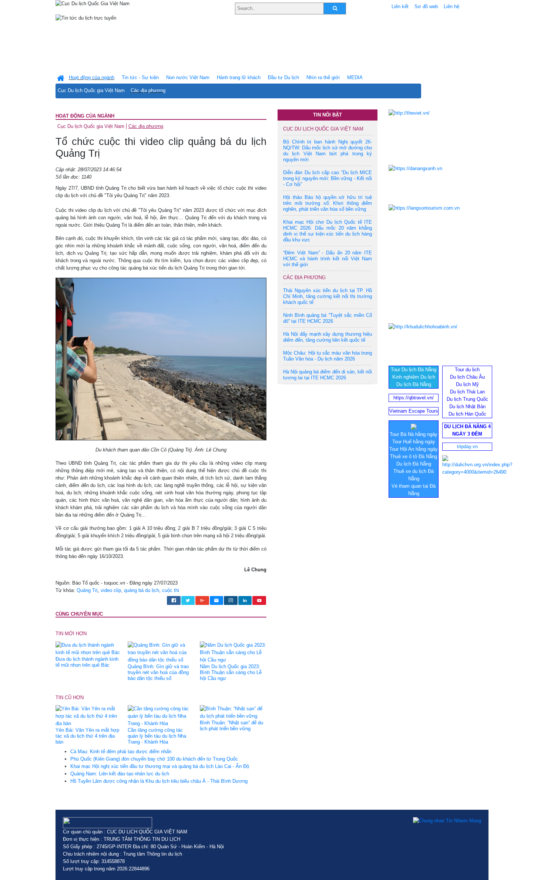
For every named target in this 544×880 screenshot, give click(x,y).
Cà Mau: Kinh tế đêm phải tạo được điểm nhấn (120, 751)
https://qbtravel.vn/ (413, 397)
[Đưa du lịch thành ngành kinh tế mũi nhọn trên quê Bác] (89, 648)
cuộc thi (170, 590)
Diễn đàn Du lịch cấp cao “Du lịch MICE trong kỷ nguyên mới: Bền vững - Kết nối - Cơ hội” (327, 178)
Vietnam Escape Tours (413, 411)
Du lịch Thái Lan (467, 392)
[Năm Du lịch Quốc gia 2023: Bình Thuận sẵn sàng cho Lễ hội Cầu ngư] (233, 652)
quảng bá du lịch (141, 590)
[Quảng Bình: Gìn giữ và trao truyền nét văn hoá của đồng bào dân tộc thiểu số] (161, 652)
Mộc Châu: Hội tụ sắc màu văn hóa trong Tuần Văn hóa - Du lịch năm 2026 (327, 356)
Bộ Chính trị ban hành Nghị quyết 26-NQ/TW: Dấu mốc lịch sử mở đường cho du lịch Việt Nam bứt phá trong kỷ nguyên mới (327, 150)
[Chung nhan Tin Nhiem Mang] (447, 821)
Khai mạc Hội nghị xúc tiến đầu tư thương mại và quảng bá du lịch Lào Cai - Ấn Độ (159, 766)
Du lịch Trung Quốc (467, 399)
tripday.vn (467, 446)
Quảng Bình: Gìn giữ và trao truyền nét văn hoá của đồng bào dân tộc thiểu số (158, 672)
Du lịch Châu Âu (467, 377)
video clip (111, 590)
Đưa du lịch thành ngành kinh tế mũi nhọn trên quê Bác (87, 662)
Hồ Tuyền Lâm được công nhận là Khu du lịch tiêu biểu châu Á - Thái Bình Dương (159, 781)
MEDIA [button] (355, 77)
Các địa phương (148, 90)
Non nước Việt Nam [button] (187, 77)
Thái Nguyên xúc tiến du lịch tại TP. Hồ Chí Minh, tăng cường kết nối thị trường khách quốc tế (327, 296)
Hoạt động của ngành (85, 116)
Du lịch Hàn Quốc (467, 414)
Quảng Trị (87, 590)
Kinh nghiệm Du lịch (413, 377)
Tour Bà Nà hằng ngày (413, 434)
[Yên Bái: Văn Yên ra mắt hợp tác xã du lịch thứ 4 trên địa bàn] (89, 716)
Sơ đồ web (426, 6)
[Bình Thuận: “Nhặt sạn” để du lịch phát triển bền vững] (233, 712)
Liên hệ (451, 6)
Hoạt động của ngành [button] (91, 77)
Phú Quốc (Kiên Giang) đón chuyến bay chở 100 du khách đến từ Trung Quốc (154, 759)
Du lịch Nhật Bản (467, 406)
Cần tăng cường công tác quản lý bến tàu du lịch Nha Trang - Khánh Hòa (157, 736)
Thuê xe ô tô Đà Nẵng (413, 456)
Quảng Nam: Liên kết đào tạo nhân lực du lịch (119, 773)
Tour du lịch (467, 369)
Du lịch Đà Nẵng (413, 384)
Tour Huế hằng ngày (413, 441)
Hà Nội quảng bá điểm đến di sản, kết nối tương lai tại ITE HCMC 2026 (327, 374)
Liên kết (400, 6)
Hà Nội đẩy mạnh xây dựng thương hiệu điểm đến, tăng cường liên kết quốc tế (327, 337)
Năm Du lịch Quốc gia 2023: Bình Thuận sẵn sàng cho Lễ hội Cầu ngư (231, 672)
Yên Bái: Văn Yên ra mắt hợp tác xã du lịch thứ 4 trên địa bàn (87, 736)
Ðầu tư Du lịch (283, 77)
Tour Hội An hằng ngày (413, 449)
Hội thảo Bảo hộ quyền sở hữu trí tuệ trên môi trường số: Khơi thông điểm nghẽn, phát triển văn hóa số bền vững (327, 203)
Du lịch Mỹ (467, 384)
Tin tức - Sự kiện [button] (140, 77)
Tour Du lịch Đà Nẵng (413, 369)
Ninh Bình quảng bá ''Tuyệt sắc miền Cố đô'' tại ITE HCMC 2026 (327, 318)
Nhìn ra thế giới (323, 77)
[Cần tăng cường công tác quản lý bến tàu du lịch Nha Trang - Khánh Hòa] (161, 716)
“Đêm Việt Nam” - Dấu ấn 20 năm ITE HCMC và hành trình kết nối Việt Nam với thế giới (327, 258)
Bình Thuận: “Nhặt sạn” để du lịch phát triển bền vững (231, 725)
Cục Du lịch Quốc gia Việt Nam (91, 90)
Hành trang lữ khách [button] (239, 77)
